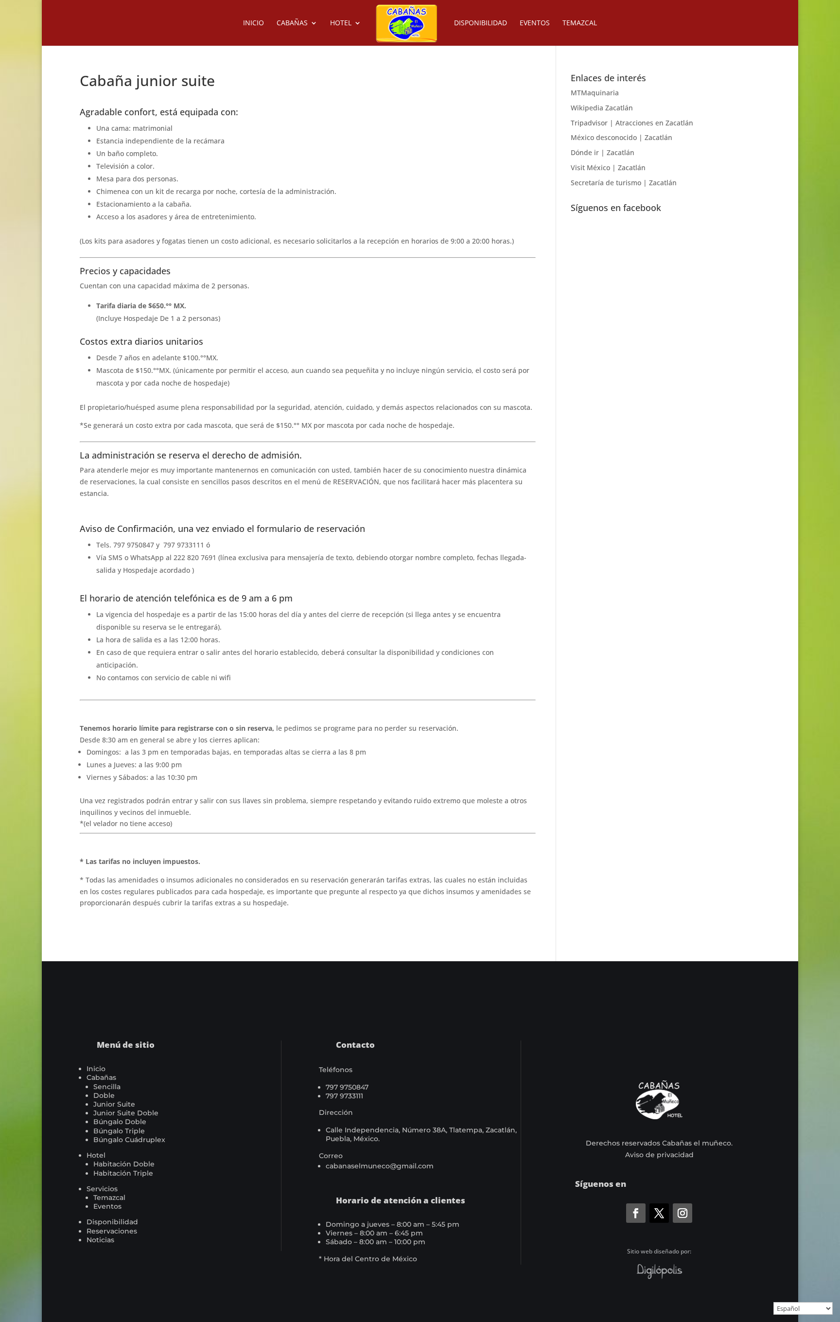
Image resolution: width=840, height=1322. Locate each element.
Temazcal (579, 23)
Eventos (535, 23)
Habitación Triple (123, 1173)
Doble (104, 1095)
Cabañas (292, 23)
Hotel (340, 23)
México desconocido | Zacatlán (621, 137)
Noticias (100, 1239)
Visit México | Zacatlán (608, 167)
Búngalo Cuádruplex (129, 1139)
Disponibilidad (480, 23)
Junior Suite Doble (125, 1113)
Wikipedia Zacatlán (602, 107)
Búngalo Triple (119, 1131)
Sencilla (107, 1086)
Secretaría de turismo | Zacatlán (624, 182)
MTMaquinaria (595, 92)
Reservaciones (112, 1231)
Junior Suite (114, 1104)
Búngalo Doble (119, 1121)
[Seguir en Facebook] (636, 1213)
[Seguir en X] (659, 1213)
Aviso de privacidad (659, 1154)
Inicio (253, 23)
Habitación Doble (124, 1164)
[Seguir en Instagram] (682, 1213)
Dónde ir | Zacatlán (602, 152)
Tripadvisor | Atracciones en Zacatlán (632, 122)
